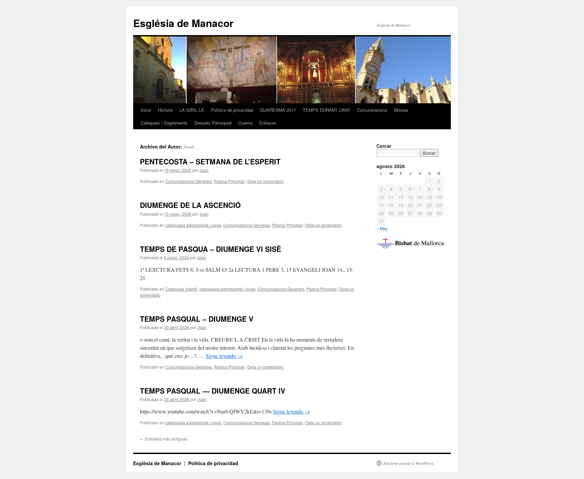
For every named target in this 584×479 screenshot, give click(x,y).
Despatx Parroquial (213, 122)
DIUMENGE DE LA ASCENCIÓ (190, 205)
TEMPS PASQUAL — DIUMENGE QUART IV (212, 390)
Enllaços (267, 122)
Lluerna (245, 122)
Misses (401, 110)
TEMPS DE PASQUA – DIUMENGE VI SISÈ (210, 249)
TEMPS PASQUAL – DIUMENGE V (196, 319)
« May (382, 228)
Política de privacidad (232, 110)
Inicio (146, 110)
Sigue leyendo (224, 355)
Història (165, 110)
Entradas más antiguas (163, 439)
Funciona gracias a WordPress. (408, 463)
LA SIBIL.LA (191, 110)
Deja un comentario (265, 181)
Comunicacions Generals (188, 181)
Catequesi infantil (181, 289)
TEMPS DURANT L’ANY (326, 110)
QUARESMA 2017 (278, 110)
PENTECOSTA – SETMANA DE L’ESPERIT (210, 161)
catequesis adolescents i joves (193, 225)
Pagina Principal (229, 181)
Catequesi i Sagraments (164, 122)
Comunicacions (372, 110)
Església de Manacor (183, 23)
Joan (189, 146)
